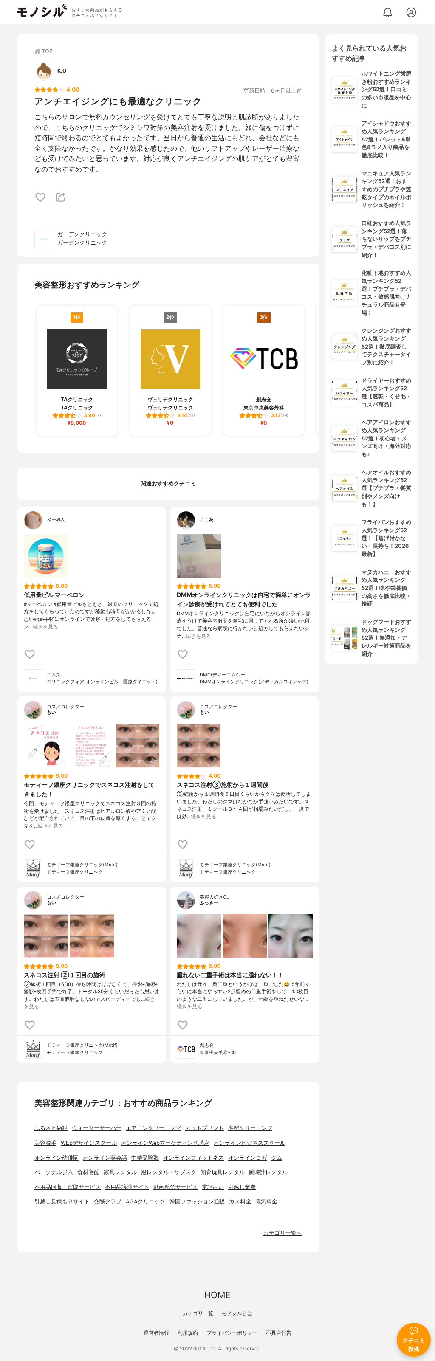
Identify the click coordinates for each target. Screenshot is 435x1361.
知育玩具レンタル (223, 1172)
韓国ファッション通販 (197, 1201)
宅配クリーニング (250, 1128)
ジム (276, 1158)
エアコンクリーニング (153, 1128)
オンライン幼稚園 (56, 1158)
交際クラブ (107, 1201)
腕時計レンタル (268, 1172)
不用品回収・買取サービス (67, 1187)
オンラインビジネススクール (249, 1143)
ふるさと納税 (51, 1128)
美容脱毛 (45, 1143)
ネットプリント (204, 1128)
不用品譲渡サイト (127, 1187)
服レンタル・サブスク (168, 1172)
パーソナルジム (53, 1172)
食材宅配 (88, 1172)
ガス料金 (240, 1201)
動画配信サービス (175, 1187)
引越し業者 (242, 1187)
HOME (217, 1295)
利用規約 (188, 1333)
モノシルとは (237, 1313)
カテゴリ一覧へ (282, 1233)
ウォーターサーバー (96, 1128)
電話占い (213, 1187)
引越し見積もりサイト (62, 1201)
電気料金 (266, 1201)
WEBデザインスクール (89, 1143)
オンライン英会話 (105, 1158)
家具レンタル (120, 1172)
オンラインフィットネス (193, 1158)
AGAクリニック (145, 1201)
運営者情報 (156, 1333)
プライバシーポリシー (231, 1333)
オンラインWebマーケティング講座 (165, 1143)
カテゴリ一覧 (198, 1313)
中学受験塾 (145, 1158)
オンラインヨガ (247, 1158)
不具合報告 (278, 1333)
